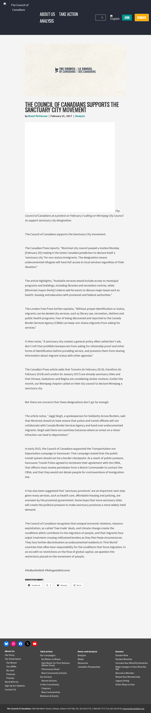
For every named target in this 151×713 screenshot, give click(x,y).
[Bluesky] (6, 643)
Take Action (68, 14)
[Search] (102, 17)
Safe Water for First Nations (55, 662)
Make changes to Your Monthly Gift (130, 668)
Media (81, 659)
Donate (119, 651)
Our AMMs (11, 666)
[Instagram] (13, 643)
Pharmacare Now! (50, 669)
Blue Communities (50, 692)
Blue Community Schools (54, 672)
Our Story (9, 654)
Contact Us (10, 689)
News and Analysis (87, 651)
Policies (10, 677)
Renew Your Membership (127, 676)
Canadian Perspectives (89, 666)
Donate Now (121, 655)
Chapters (46, 688)
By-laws (10, 670)
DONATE (141, 17)
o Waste (56, 659)
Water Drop (48, 665)
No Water (46, 659)
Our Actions (46, 676)
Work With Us (11, 681)
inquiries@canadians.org (133, 708)
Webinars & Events (49, 695)
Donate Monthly (123, 659)
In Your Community (49, 684)
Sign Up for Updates (15, 685)
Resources (83, 662)
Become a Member (124, 672)
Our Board (11, 662)
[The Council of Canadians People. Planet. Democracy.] (18, 17)
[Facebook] (20, 643)
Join (126, 17)
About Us (47, 14)
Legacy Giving (122, 680)
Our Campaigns (47, 655)
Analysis (47, 21)
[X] (27, 643)
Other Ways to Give (125, 684)
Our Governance (13, 658)
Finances (10, 674)
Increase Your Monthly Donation (131, 662)
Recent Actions (49, 680)
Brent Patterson (37, 116)
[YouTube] (34, 643)
